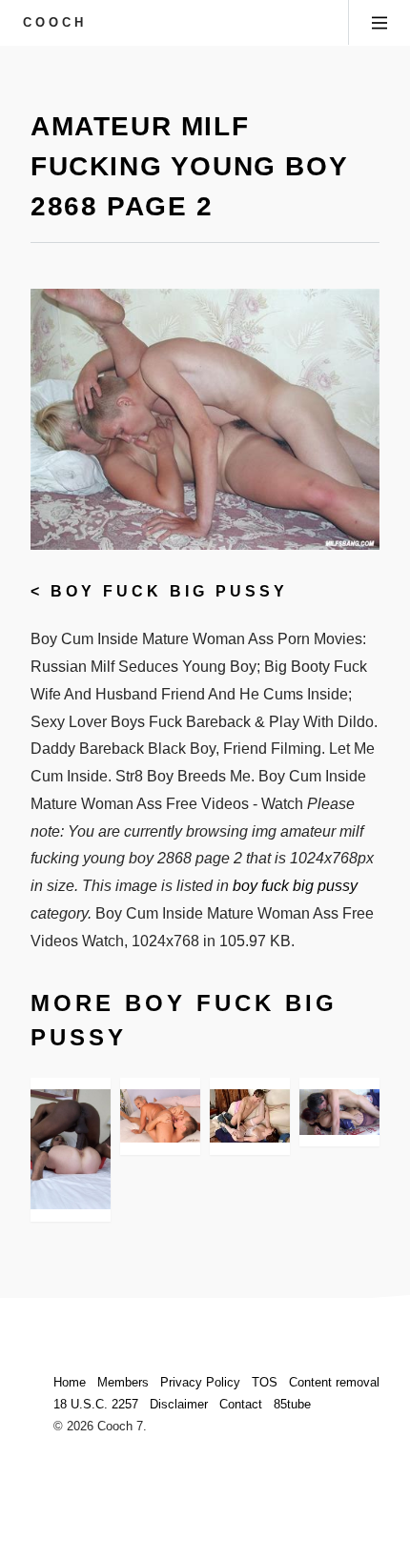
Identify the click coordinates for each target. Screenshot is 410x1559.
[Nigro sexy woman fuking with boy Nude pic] (250, 1116)
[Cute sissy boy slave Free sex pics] (71, 1149)
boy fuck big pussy (169, 591)
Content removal (334, 1382)
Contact (240, 1404)
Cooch (55, 22)
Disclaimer (179, 1404)
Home (69, 1382)
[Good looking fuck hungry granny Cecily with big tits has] (160, 1116)
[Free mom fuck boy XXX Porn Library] (339, 1111)
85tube (292, 1404)
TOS (264, 1382)
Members (123, 1382)
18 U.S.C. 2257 (95, 1404)
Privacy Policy (200, 1382)
